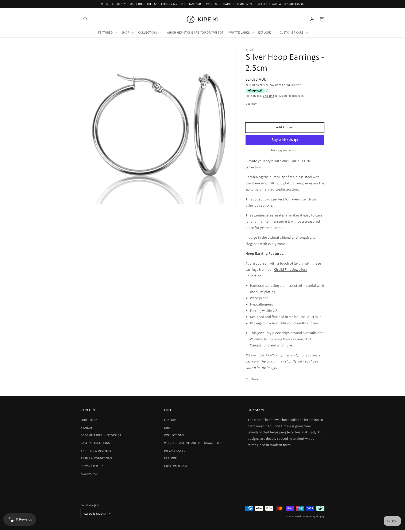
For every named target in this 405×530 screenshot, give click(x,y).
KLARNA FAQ (89, 474)
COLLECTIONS (174, 435)
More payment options (284, 150)
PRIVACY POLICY (92, 466)
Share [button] (255, 379)
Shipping (268, 95)
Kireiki (299, 516)
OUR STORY (89, 420)
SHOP (168, 428)
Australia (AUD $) (95, 513)
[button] (85, 19)
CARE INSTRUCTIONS (95, 443)
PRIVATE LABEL (174, 451)
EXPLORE (170, 458)
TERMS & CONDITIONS (96, 458)
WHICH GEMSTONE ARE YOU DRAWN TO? (192, 443)
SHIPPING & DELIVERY (96, 451)
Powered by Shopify (313, 516)
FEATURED (171, 420)
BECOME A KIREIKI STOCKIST (101, 435)
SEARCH (86, 428)
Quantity (251, 103)
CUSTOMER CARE (176, 466)
